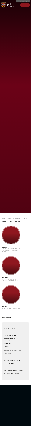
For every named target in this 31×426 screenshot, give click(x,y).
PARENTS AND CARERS (13, 218)
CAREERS (24, 218)
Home (3, 218)
